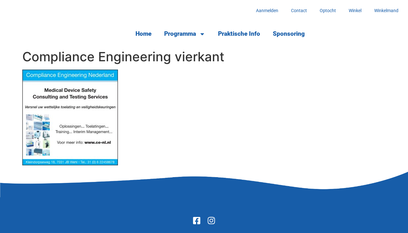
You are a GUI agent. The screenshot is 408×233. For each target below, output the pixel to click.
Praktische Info (239, 33)
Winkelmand (386, 10)
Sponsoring (289, 33)
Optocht (328, 10)
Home (143, 33)
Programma (180, 33)
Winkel (355, 10)
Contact (299, 10)
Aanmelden (267, 10)
